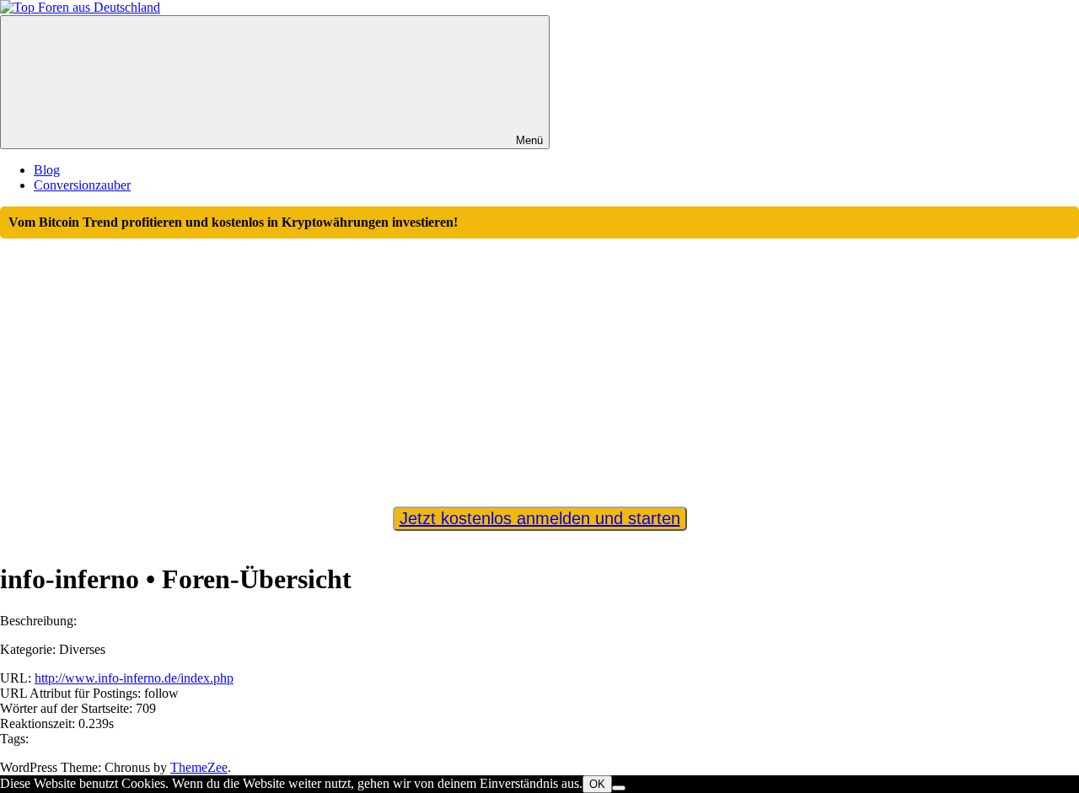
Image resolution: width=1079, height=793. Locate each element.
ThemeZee (199, 767)
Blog (47, 170)
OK (597, 784)
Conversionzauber (82, 185)
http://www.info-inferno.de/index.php (134, 678)
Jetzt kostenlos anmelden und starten (540, 518)
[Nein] (618, 787)
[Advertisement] (539, 365)
